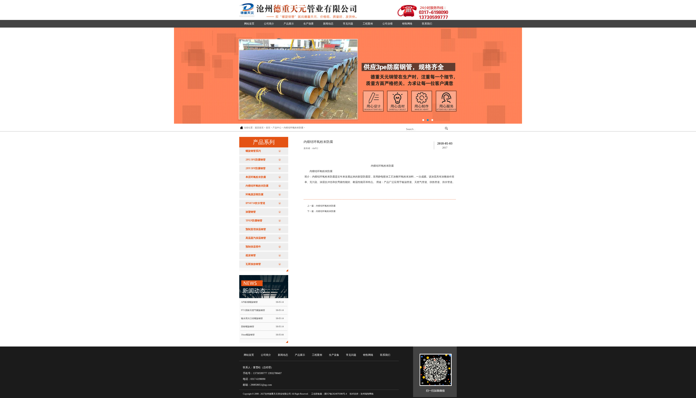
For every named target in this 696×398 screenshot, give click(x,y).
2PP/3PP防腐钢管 (256, 168)
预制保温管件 (253, 246)
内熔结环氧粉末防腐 (293, 127)
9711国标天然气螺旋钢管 (253, 310)
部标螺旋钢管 (247, 326)
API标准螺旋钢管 (249, 302)
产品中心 (277, 127)
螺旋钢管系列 (253, 151)
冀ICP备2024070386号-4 (335, 394)
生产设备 (334, 355)
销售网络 (407, 23)
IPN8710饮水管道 (255, 203)
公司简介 (269, 23)
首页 (268, 127)
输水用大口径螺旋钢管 (252, 318)
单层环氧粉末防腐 (256, 177)
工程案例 (368, 23)
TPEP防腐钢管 (254, 220)
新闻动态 (328, 23)
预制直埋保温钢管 (256, 229)
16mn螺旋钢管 (248, 334)
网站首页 (249, 23)
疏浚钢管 (251, 255)
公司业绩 (387, 23)
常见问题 (348, 23)
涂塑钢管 (251, 212)
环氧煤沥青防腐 (254, 194)
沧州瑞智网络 (367, 394)
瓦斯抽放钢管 (253, 264)
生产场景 (308, 23)
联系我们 (427, 23)
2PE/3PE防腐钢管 (256, 159)
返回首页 (259, 127)
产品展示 (289, 23)
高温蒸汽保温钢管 (256, 238)
